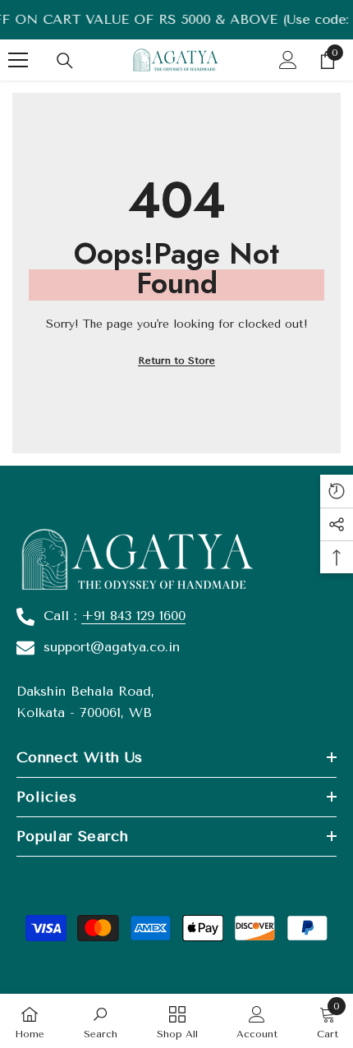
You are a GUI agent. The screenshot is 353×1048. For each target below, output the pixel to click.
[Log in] (288, 60)
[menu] (18, 60)
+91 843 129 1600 (133, 615)
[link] (100, 1021)
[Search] (65, 61)
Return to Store (176, 360)
